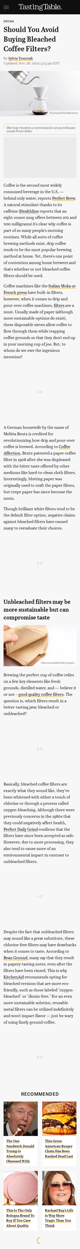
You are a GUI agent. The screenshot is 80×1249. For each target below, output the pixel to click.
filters (59, 305)
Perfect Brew (63, 198)
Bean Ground (15, 957)
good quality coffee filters (41, 694)
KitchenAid (14, 977)
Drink (9, 21)
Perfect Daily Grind (21, 829)
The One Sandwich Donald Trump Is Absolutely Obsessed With (20, 1151)
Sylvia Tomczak (20, 58)
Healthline (29, 211)
